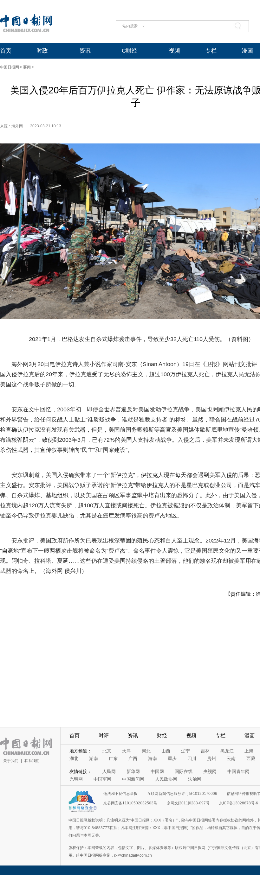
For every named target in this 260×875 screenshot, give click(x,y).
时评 (104, 735)
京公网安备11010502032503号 (130, 803)
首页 (5, 51)
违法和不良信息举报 (120, 793)
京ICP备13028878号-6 (238, 803)
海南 (152, 758)
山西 (165, 750)
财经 (162, 735)
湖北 (73, 758)
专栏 (211, 51)
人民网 (109, 771)
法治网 (194, 779)
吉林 (205, 750)
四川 (191, 758)
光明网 (76, 779)
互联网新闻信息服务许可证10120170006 (182, 793)
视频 (174, 51)
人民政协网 (166, 779)
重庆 (172, 758)
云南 (231, 758)
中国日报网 (9, 67)
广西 (132, 758)
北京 (106, 750)
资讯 (85, 51)
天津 (126, 750)
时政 (42, 51)
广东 (113, 758)
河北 (146, 750)
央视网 (210, 771)
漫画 (247, 51)
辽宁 (185, 750)
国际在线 (183, 771)
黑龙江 (227, 750)
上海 (248, 750)
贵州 (211, 758)
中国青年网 (238, 771)
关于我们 (10, 760)
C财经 (129, 51)
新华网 (133, 771)
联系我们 (32, 760)
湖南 (93, 758)
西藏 (250, 758)
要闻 (27, 67)
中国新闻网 (133, 779)
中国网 (157, 771)
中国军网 (102, 779)
